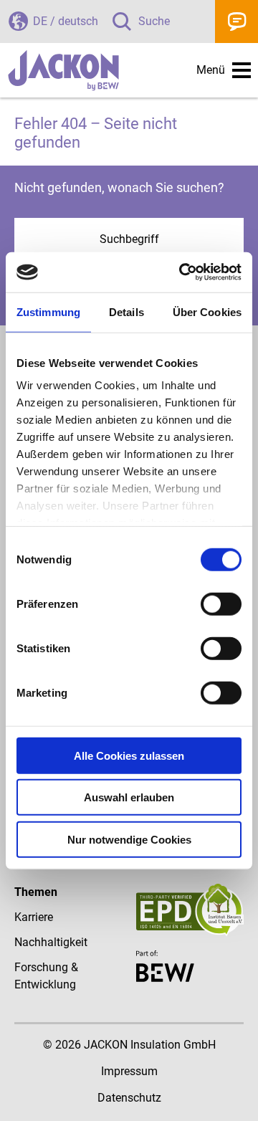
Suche (154, 21)
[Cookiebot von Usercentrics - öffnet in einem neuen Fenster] (182, 272)
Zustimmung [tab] (48, 311)
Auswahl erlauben (129, 797)
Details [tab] (126, 311)
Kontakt (236, 21)
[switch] (221, 603)
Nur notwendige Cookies (129, 839)
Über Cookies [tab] (207, 311)
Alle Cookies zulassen (129, 755)
